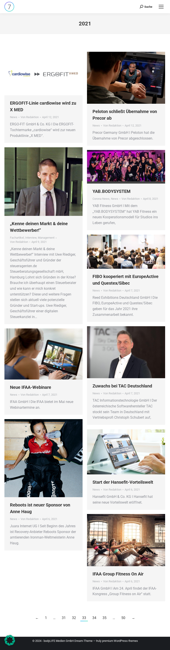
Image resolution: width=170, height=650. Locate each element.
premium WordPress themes (120, 640)
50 (123, 618)
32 (74, 618)
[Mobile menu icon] (161, 6)
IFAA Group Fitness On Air (118, 574)
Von (30, 117)
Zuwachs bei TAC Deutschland (122, 386)
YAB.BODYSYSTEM (112, 191)
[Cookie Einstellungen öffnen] (9, 644)
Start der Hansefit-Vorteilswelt (123, 482)
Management (46, 237)
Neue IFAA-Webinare (30, 387)
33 (84, 618)
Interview (31, 237)
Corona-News (101, 198)
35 (104, 618)
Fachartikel (17, 237)
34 (94, 618)
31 (64, 618)
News (13, 117)
